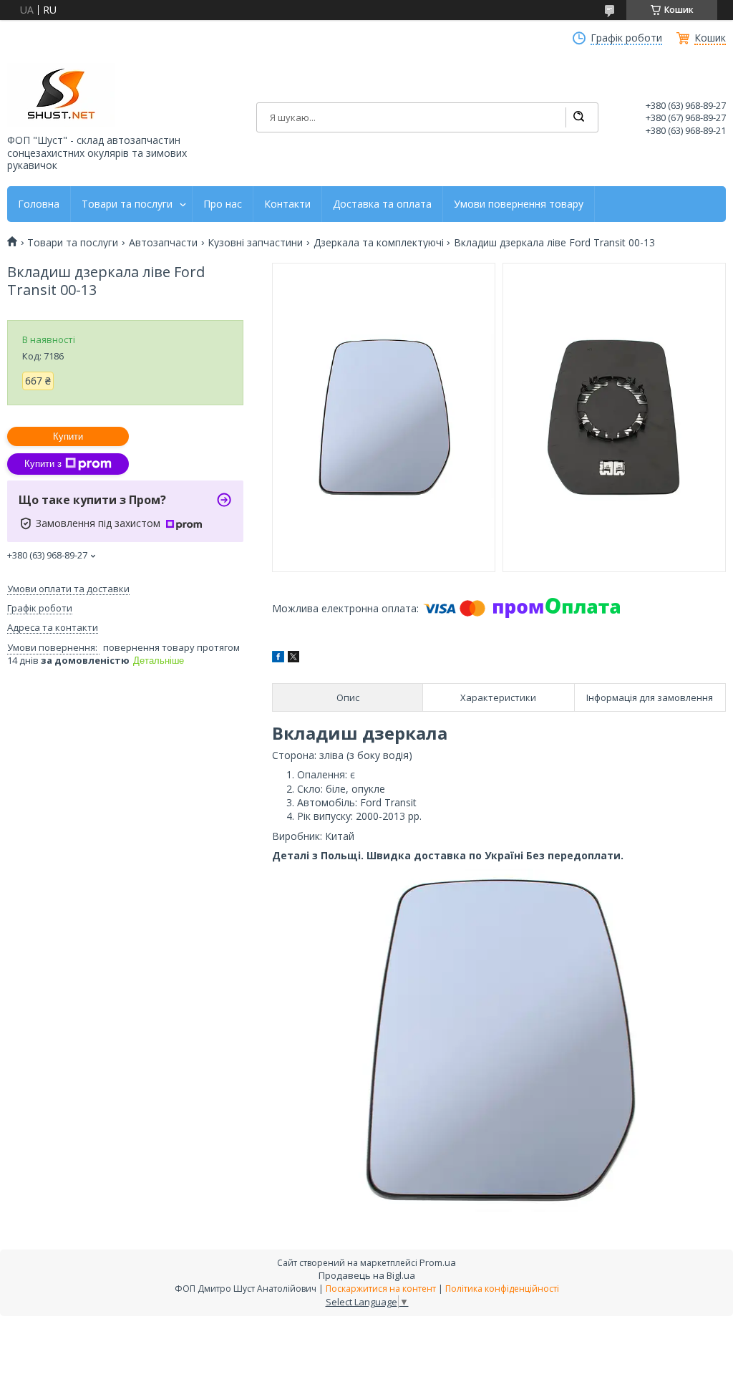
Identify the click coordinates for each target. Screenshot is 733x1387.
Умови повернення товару (518, 204)
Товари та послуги (127, 204)
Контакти (287, 204)
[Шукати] (578, 117)
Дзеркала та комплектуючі (379, 242)
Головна (38, 204)
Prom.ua (437, 1262)
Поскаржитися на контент (381, 1288)
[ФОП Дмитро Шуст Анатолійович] (61, 95)
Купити (68, 436)
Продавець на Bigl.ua (367, 1275)
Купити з (43, 463)
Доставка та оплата (382, 204)
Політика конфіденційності (502, 1288)
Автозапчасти (163, 242)
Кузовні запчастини (255, 242)
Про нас (222, 204)
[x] (293, 658)
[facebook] (278, 658)
